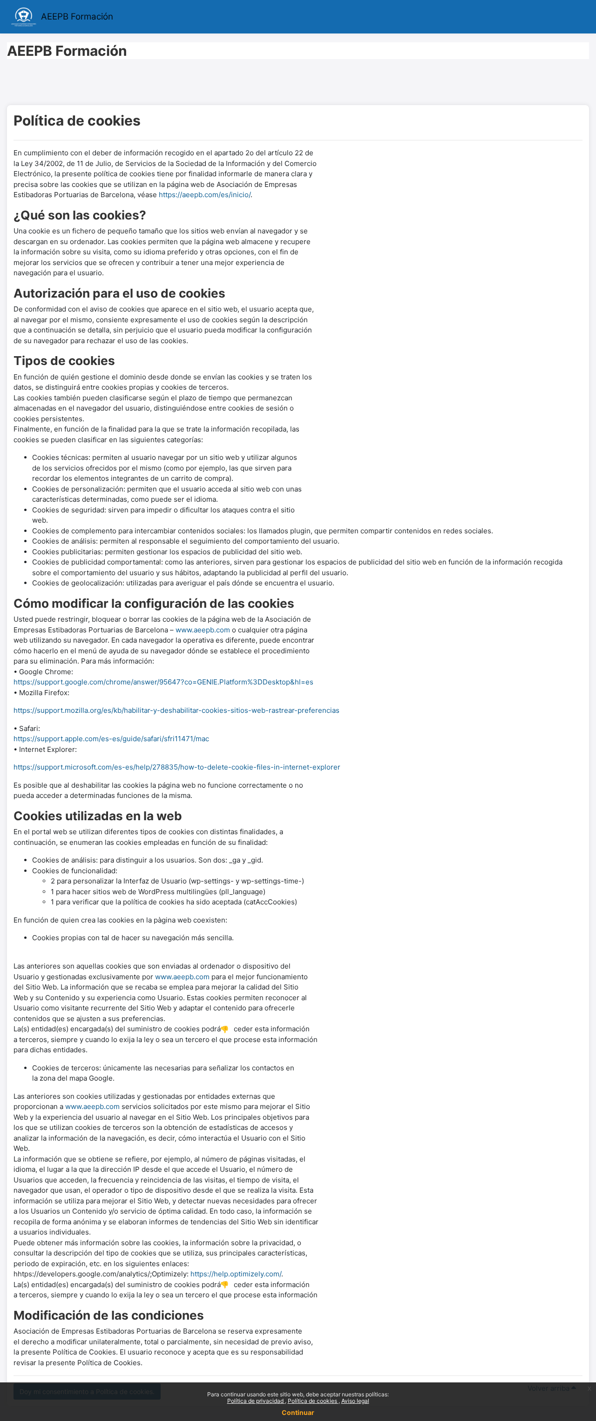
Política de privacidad (256, 1400)
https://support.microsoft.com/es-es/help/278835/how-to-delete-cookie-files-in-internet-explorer (177, 767)
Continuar (298, 1412)
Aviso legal (355, 1400)
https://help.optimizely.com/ (235, 1273)
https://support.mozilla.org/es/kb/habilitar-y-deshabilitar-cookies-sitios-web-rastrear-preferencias (176, 710)
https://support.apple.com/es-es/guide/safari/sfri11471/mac (111, 738)
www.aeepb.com (203, 629)
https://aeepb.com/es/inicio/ (205, 194)
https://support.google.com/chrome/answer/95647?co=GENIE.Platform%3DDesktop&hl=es (163, 681)
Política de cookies (313, 1400)
